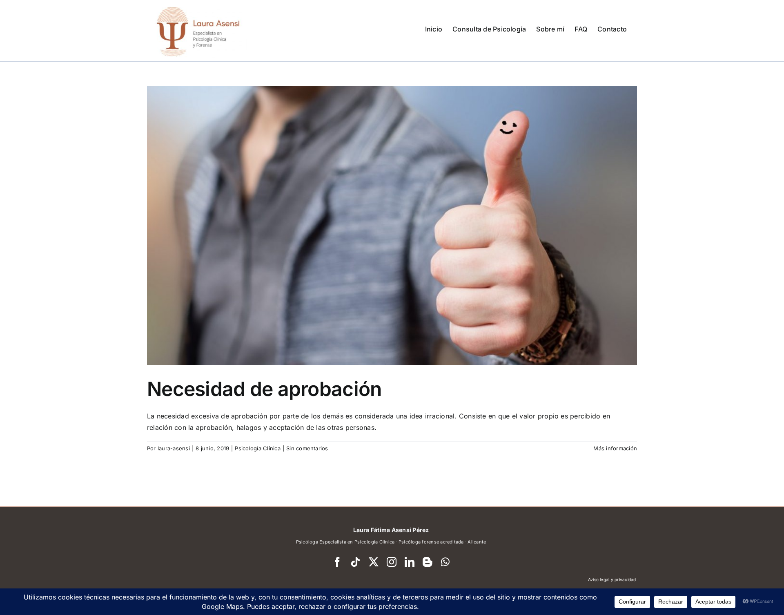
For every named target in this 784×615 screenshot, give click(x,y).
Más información (615, 448)
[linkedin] (409, 562)
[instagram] (391, 562)
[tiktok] (355, 562)
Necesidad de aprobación (264, 389)
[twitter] (374, 562)
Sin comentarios (307, 448)
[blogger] (427, 562)
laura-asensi (174, 448)
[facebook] (337, 562)
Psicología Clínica (257, 448)
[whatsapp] (445, 562)
